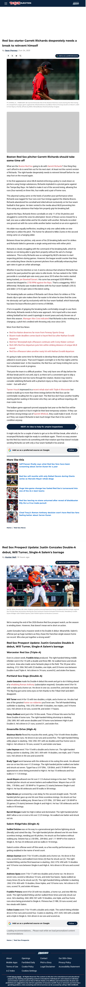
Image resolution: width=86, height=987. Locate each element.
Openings (26, 958)
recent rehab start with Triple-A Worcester (51, 389)
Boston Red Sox (25, 166)
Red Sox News (20, 528)
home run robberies (32, 702)
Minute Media (16, 977)
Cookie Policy (28, 966)
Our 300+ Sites (65, 958)
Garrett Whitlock (41, 414)
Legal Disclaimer (47, 966)
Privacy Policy (65, 962)
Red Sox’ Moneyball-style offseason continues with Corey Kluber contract (41, 342)
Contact (43, 958)
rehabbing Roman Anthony (22, 684)
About (9, 958)
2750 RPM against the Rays (39, 282)
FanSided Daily (28, 962)
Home (9, 528)
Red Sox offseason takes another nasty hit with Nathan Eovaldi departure (41, 351)
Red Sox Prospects (21, 940)
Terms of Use (12, 966)
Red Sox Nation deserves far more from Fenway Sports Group (36, 332)
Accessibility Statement (69, 966)
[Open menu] (5, 3)
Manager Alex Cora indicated (36, 318)
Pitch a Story (46, 962)
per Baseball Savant (28, 279)
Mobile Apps (11, 962)
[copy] (20, 55)
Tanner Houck (13, 389)
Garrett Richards (55, 166)
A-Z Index (10, 971)
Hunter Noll (10, 557)
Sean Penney (11, 50)
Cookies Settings (29, 971)
